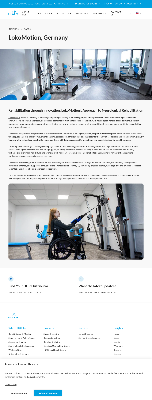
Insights (13, 29)
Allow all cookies (48, 393)
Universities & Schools (18, 354)
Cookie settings (19, 393)
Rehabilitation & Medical (19, 334)
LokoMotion (14, 117)
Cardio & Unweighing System (56, 346)
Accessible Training (17, 342)
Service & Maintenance (89, 338)
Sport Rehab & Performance (21, 346)
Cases (27, 29)
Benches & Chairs (51, 342)
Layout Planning (86, 334)
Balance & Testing (51, 338)
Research (118, 350)
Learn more (10, 384)
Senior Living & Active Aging (21, 338)
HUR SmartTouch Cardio (54, 350)
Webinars (118, 346)
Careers (117, 354)
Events (117, 342)
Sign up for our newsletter (95, 292)
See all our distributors (23, 292)
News (116, 334)
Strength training (51, 334)
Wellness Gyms (15, 350)
